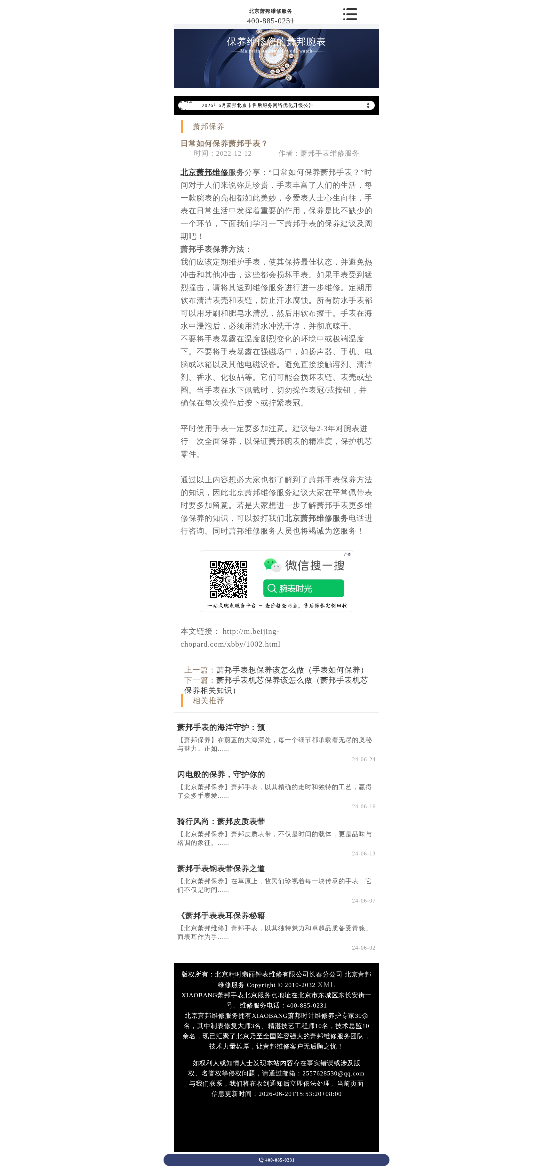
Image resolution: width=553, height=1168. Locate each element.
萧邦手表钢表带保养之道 (221, 868)
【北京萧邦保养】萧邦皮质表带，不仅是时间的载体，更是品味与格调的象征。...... (274, 838)
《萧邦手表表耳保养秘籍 (221, 915)
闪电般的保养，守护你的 (221, 774)
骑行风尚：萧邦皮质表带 (221, 821)
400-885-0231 (270, 21)
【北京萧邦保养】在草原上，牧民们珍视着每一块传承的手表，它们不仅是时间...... (274, 885)
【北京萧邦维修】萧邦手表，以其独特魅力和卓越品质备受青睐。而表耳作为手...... (274, 932)
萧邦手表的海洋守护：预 (221, 727)
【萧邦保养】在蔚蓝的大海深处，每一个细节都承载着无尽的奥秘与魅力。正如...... (274, 744)
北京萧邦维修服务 (271, 11)
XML (326, 984)
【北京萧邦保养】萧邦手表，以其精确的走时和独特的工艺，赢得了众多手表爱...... (274, 791)
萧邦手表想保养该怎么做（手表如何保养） (292, 670)
